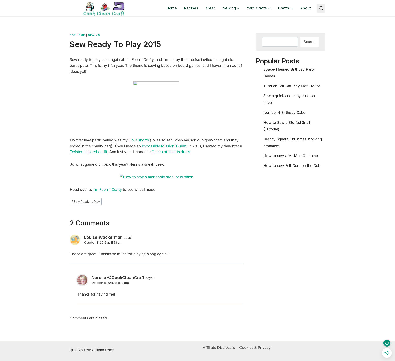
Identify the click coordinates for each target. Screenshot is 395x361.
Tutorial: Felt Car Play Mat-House (291, 86)
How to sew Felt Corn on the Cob (292, 165)
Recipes (191, 8)
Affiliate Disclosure (219, 347)
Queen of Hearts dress (171, 152)
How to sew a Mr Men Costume (290, 156)
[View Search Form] (321, 8)
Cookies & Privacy (255, 347)
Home (171, 8)
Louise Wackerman (103, 237)
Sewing (94, 35)
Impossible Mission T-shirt (164, 146)
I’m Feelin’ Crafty (107, 189)
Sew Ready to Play (86, 201)
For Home (77, 35)
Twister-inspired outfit (88, 152)
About (305, 8)
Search (309, 42)
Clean (211, 8)
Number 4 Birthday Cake (284, 112)
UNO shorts (139, 140)
